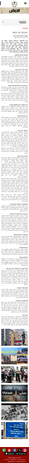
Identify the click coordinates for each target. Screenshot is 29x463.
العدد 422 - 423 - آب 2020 (20, 32)
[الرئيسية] (14, 4)
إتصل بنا (6, 459)
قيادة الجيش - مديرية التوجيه (17, 459)
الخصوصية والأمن (21, 461)
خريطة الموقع (11, 461)
